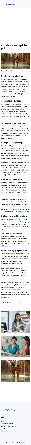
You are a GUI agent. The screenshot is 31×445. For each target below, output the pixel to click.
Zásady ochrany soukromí (8, 426)
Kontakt (3, 431)
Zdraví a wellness (25, 71)
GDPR (3, 428)
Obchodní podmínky (7, 423)
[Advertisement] (15, 27)
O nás (3, 421)
